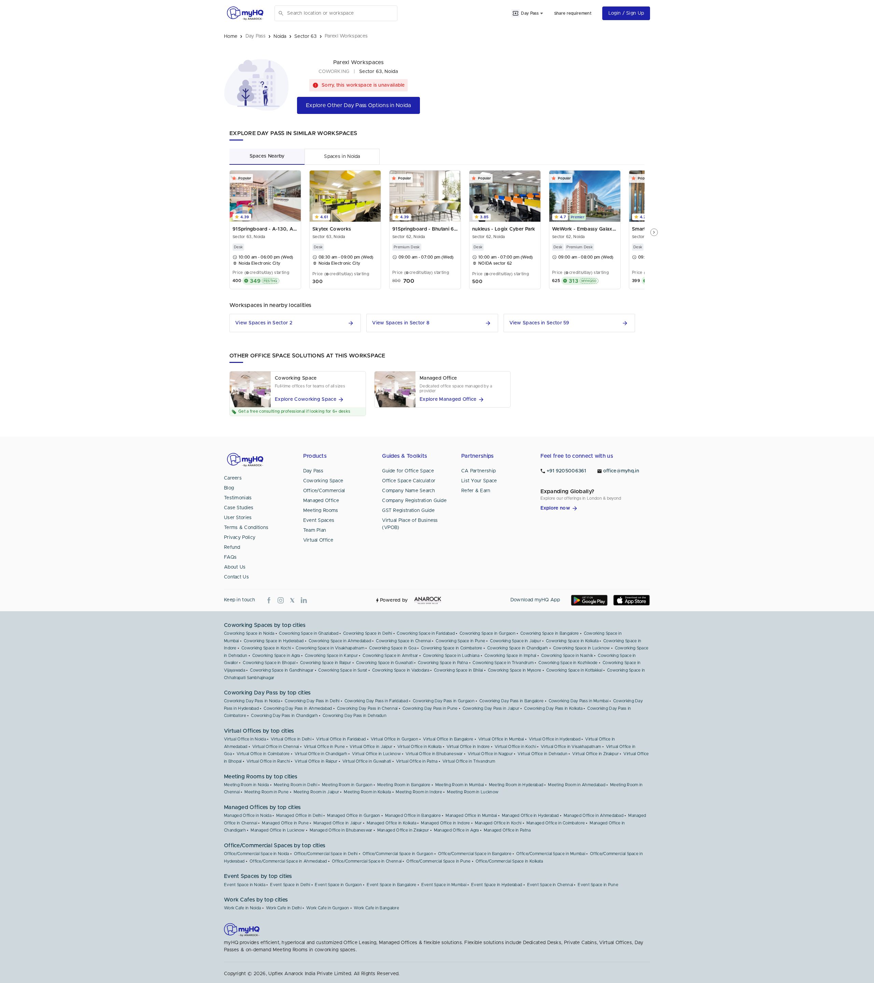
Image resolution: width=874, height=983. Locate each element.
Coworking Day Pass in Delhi (312, 701)
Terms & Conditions (246, 527)
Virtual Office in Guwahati (366, 761)
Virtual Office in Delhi (291, 739)
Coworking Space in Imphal (510, 656)
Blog (229, 488)
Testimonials (238, 498)
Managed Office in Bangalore (413, 815)
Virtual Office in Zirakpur (595, 754)
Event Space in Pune (598, 885)
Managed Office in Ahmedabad (593, 815)
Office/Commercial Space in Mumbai (550, 854)
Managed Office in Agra (456, 830)
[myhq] (245, 13)
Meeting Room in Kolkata (367, 792)
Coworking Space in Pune (460, 641)
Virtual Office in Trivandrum (468, 761)
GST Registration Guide (408, 510)
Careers (233, 478)
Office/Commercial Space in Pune (438, 861)
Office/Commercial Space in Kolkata (509, 861)
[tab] (267, 156)
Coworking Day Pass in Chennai (367, 708)
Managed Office (321, 500)
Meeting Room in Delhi (295, 785)
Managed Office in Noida (247, 815)
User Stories (238, 517)
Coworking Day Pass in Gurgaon (444, 701)
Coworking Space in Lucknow (581, 648)
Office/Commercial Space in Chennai (366, 861)
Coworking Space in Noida (249, 633)
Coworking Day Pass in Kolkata (553, 708)
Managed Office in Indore (445, 823)
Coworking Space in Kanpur (331, 656)
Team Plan (314, 530)
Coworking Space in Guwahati (384, 663)
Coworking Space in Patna (443, 663)
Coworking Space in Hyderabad (274, 641)
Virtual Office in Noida (245, 739)
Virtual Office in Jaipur (371, 747)
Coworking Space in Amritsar (390, 656)
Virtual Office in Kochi (515, 747)
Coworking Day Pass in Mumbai (578, 701)
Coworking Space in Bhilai (458, 670)
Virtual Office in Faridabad (341, 739)
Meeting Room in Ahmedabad (576, 785)
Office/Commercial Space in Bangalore (474, 854)
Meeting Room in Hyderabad (516, 785)
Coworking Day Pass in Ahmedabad (298, 708)
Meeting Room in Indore (419, 792)
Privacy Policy (239, 537)
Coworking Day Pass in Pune (430, 708)
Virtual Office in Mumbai (501, 739)
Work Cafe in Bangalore (376, 908)
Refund (232, 547)
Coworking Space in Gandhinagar (281, 670)
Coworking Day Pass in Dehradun (354, 716)
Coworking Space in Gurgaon (488, 633)
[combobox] (340, 13)
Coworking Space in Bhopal (269, 663)
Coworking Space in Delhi (367, 633)
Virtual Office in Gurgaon (395, 739)
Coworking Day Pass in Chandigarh (284, 716)
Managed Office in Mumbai (471, 815)
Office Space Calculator (408, 481)
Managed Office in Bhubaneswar (341, 830)
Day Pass (313, 471)
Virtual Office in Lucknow (376, 754)
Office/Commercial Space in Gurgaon (398, 854)
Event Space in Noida (244, 885)
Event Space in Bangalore (391, 885)
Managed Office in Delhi (299, 815)
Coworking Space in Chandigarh (517, 648)
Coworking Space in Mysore (514, 670)
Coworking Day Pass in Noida (252, 701)
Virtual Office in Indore (468, 747)
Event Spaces (319, 520)
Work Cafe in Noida (242, 908)
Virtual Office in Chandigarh (321, 754)
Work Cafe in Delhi (283, 908)
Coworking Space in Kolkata (572, 641)
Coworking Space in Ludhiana (451, 656)
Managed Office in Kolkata (392, 823)
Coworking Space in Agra (276, 656)
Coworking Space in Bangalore (549, 633)
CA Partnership (478, 471)
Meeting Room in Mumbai (459, 785)
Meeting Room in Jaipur (316, 792)
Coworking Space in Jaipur (515, 641)
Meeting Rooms (320, 510)
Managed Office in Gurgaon (353, 815)
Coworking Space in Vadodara (400, 670)
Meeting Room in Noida (246, 785)
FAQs (230, 557)
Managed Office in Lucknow (278, 830)
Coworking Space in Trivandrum (503, 663)
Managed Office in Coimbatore (555, 823)
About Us (234, 567)
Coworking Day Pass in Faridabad (376, 701)
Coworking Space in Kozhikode (567, 663)
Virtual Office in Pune (324, 747)
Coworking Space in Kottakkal (574, 670)
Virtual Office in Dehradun (542, 754)
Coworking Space (323, 481)
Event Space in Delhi (290, 885)
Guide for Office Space (408, 471)
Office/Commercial (324, 490)
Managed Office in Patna (507, 830)
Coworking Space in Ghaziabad (308, 633)
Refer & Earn (476, 490)
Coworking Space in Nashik (567, 656)
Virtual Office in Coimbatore (263, 754)
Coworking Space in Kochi (266, 648)
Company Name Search (408, 490)
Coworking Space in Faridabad (425, 633)
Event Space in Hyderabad (496, 885)
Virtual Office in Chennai (275, 747)
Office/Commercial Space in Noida (256, 854)
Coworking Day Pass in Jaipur (491, 708)
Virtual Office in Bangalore (448, 739)
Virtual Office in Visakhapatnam (571, 747)
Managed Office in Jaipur (337, 823)
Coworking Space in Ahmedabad (340, 641)
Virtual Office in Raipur (316, 761)
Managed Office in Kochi (498, 823)
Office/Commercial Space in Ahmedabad (288, 861)
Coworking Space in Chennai (403, 641)
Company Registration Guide (414, 500)
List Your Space (479, 481)
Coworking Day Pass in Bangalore (511, 701)
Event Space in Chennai (550, 885)
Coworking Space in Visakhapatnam (330, 648)
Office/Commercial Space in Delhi (326, 854)
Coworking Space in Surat (342, 670)
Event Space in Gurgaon (338, 885)
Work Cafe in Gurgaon (327, 908)
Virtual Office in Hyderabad (554, 739)
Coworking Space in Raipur (325, 663)
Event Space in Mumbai (443, 885)
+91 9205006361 (566, 471)
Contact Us (236, 577)
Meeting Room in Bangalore (404, 785)
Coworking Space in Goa (392, 648)
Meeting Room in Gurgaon (347, 785)
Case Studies (239, 507)
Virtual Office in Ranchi (268, 761)
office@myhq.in (621, 471)
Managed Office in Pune (285, 823)
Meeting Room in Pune (266, 792)
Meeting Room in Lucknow (472, 792)
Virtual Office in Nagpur (490, 754)
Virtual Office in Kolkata (419, 747)
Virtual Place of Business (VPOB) (410, 524)
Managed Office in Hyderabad (530, 815)
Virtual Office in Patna (417, 761)
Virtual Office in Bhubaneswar (434, 754)
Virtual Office (318, 540)
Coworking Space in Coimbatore (451, 648)
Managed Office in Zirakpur (403, 830)
